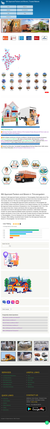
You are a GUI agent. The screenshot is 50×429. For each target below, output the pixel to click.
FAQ (8, 13)
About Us (25, 6)
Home (8, 6)
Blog (25, 13)
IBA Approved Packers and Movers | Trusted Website (22, 1)
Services (8, 10)
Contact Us (8, 16)
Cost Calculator (25, 10)
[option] (7, 38)
